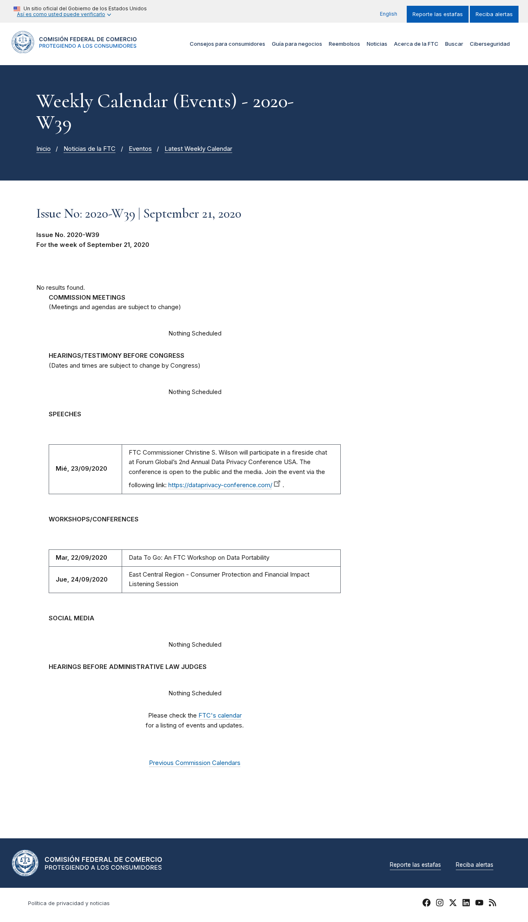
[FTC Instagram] (440, 904)
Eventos (140, 148)
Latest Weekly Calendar (198, 148)
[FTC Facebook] (426, 904)
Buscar (454, 43)
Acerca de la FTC (416, 43)
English (388, 14)
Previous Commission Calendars (194, 763)
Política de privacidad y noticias (69, 903)
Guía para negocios (297, 43)
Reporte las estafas (437, 14)
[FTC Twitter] (453, 902)
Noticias (377, 43)
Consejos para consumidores (227, 43)
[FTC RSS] (492, 904)
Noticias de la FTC (90, 148)
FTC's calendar (220, 715)
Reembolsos (344, 43)
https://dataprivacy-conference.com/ (220, 485)
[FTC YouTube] (479, 904)
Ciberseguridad (490, 43)
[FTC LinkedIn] (466, 904)
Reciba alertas (494, 14)
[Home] (74, 48)
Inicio (43, 148)
